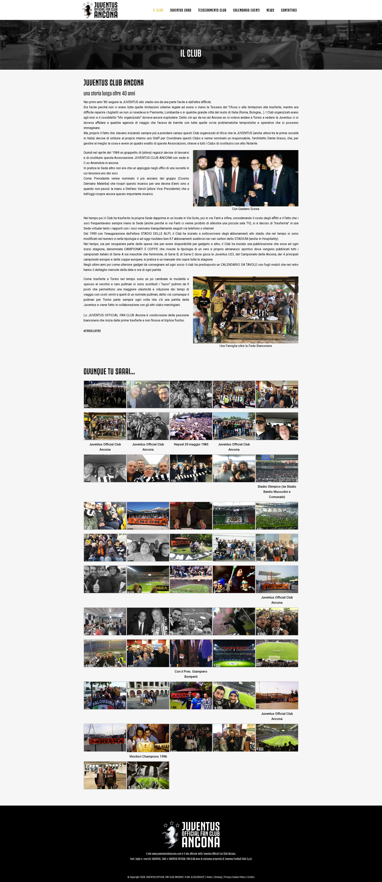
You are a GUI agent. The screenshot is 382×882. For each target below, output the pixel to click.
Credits (251, 877)
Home (209, 877)
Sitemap (218, 877)
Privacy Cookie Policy (235, 877)
